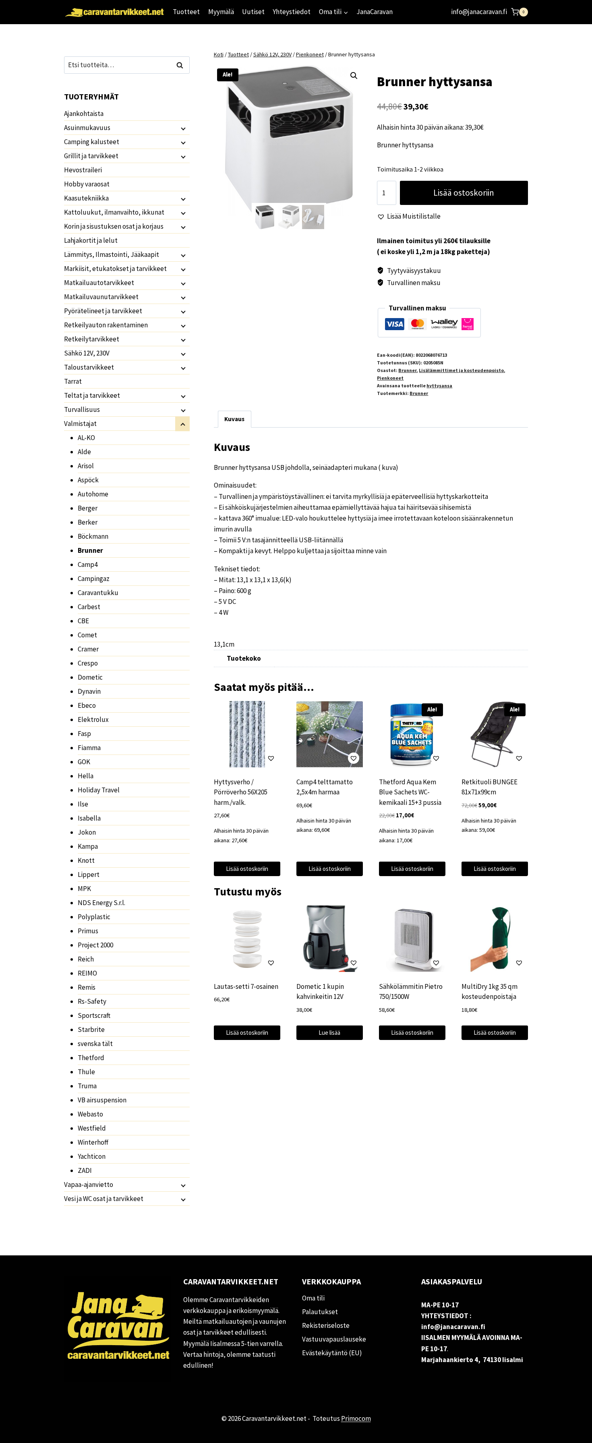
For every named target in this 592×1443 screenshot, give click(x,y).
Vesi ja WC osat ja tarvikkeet (103, 1198)
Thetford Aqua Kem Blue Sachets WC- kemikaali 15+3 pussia (410, 792)
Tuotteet (186, 11)
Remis (86, 987)
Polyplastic (94, 916)
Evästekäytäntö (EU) (332, 1352)
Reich (86, 959)
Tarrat (73, 381)
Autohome (93, 494)
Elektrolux (93, 719)
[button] (354, 75)
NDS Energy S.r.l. (101, 902)
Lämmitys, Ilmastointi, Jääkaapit (111, 254)
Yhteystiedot (291, 11)
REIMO (87, 973)
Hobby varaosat (87, 184)
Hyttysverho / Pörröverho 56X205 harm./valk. (240, 792)
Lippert (88, 874)
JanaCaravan (374, 11)
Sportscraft (94, 1015)
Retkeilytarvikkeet (91, 339)
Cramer (88, 649)
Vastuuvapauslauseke (334, 1339)
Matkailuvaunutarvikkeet (101, 296)
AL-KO (86, 437)
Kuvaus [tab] (234, 419)
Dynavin (89, 691)
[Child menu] (182, 128)
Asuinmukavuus (87, 127)
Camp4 (87, 564)
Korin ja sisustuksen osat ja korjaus (114, 226)
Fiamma (89, 747)
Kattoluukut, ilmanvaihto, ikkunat (114, 212)
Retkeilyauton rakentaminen (106, 324)
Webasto (90, 1114)
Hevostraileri (83, 169)
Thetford (91, 1057)
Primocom (356, 1418)
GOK (84, 761)
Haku (182, 65)
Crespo (88, 663)
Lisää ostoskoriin (463, 192)
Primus (88, 930)
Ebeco (87, 705)
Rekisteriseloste (326, 1325)
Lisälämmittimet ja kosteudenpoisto (461, 370)
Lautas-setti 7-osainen (246, 986)
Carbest (89, 606)
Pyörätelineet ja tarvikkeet (103, 310)
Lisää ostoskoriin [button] (247, 868)
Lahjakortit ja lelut (91, 240)
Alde (84, 451)
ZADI (85, 1170)
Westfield (92, 1128)
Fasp (84, 733)
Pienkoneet (390, 378)
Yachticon (92, 1156)
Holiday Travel (99, 790)
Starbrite (91, 1029)
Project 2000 (95, 945)
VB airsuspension (102, 1100)
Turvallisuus (82, 409)
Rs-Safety (92, 1001)
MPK (84, 888)
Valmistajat (80, 423)
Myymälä (221, 11)
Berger (87, 508)
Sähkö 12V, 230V (87, 353)
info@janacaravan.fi (479, 11)
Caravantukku (98, 592)
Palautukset (320, 1311)
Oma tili (313, 1298)
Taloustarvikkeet (89, 367)
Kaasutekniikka (86, 198)
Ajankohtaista (83, 113)
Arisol (86, 465)
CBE (83, 620)
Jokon (87, 832)
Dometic (90, 677)
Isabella (89, 818)
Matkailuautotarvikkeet (99, 282)
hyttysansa (439, 385)
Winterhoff (93, 1142)
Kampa (88, 846)
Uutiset (253, 11)
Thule (86, 1071)
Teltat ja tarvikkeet (92, 395)
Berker (87, 522)
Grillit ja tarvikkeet (91, 155)
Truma (87, 1085)
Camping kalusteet (91, 141)
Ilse (83, 804)
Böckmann (93, 536)
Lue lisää (329, 1032)
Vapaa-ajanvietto (88, 1184)
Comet (87, 635)
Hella (85, 775)
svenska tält (95, 1043)
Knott (86, 860)
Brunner (407, 370)
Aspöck (88, 479)
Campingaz (94, 578)
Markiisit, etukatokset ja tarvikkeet (115, 268)
